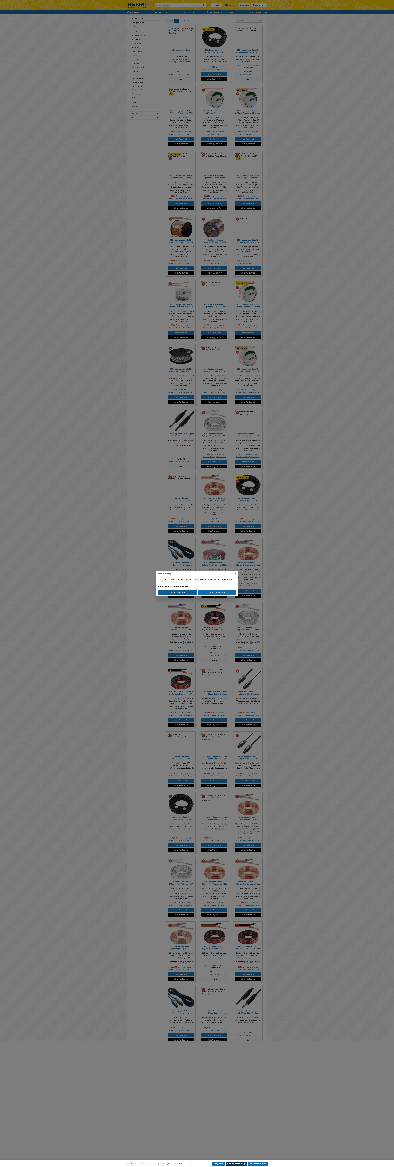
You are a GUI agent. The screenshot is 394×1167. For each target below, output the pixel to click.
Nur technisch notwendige (236, 1163)
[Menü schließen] (235, 573)
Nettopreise (217, 592)
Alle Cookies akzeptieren (258, 1163)
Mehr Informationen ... (186, 1164)
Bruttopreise (177, 592)
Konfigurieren (218, 1163)
